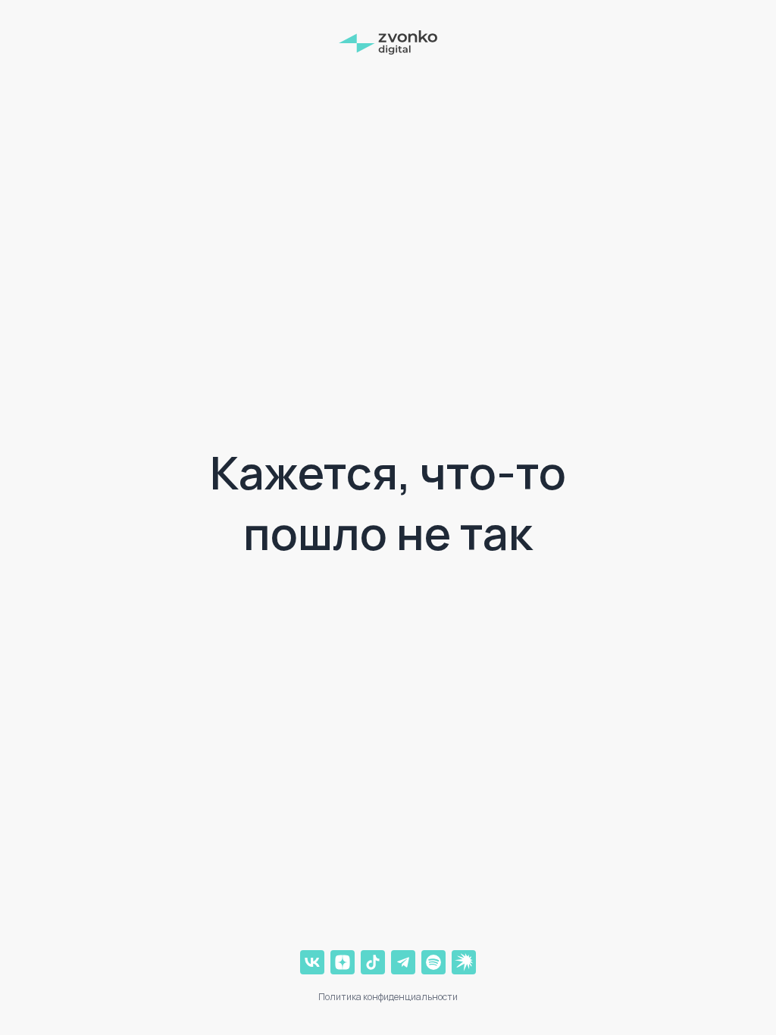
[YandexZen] (342, 962)
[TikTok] (373, 962)
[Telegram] (403, 962)
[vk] (312, 962)
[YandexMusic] (464, 962)
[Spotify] (433, 962)
